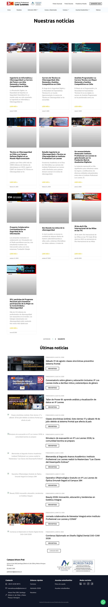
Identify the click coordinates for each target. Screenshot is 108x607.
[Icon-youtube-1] (84, 584)
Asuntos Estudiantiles (82, 10)
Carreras (65, 10)
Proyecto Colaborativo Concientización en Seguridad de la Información (19, 230)
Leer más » (14, 106)
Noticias (98, 10)
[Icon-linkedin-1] (81, 584)
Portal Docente (69, 4)
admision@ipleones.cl (14, 572)
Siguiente (61, 339)
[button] (54, 550)
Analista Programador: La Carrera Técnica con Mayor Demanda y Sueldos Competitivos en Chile (86, 81)
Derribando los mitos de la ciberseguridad (53, 229)
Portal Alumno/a (57, 4)
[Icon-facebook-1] (92, 584)
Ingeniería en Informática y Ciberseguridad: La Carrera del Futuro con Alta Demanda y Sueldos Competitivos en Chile (21, 82)
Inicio (8, 10)
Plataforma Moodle (81, 4)
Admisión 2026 (32, 10)
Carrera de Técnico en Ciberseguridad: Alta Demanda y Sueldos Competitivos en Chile (51, 81)
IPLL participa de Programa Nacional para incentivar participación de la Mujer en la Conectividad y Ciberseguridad (21, 303)
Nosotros (19, 10)
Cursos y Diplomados (51, 10)
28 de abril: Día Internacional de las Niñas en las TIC (85, 228)
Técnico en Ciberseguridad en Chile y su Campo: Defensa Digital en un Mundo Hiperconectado (21, 155)
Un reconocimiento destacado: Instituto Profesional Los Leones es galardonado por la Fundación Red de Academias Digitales (85, 156)
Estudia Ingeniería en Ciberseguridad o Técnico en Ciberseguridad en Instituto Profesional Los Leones (54, 155)
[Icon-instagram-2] (88, 584)
